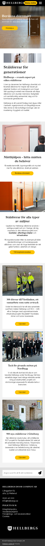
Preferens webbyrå (8, 544)
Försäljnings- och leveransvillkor (16, 514)
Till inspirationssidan (22, 252)
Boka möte (30, 3)
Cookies (5, 516)
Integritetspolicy (9, 509)
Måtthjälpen (10, 28)
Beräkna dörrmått (22, 173)
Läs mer (22, 324)
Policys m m (9, 505)
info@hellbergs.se (10, 501)
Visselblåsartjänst (10, 511)
